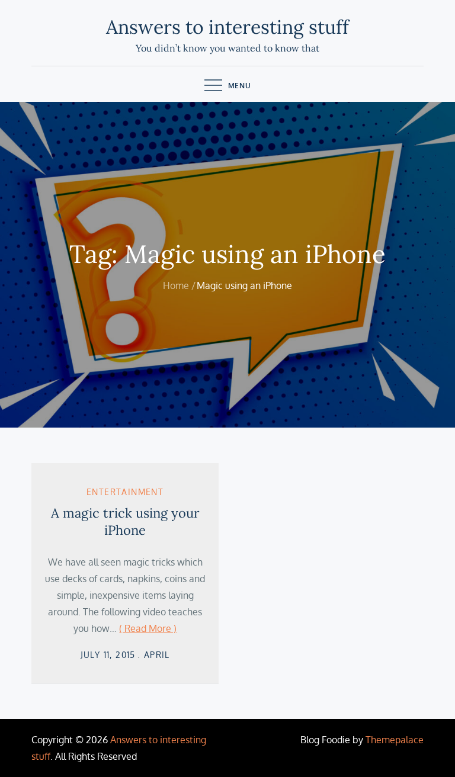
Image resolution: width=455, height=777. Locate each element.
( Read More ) (148, 628)
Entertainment (125, 492)
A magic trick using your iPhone (125, 521)
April (157, 655)
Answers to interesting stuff (227, 27)
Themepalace (395, 740)
